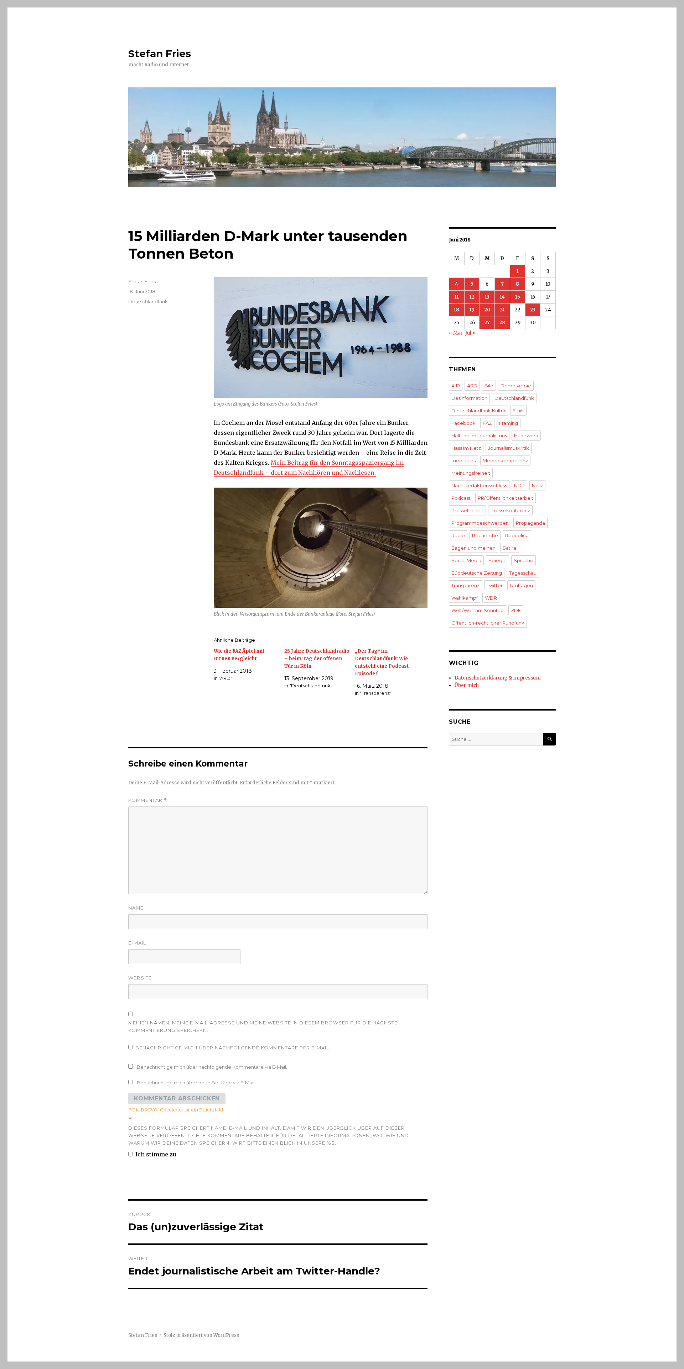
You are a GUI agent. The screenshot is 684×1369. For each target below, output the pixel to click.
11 (457, 297)
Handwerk (526, 435)
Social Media (466, 560)
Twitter (495, 585)
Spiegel (497, 560)
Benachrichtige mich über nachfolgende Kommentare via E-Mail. (212, 1067)
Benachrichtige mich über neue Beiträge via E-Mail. (196, 1082)
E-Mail (137, 943)
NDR (519, 485)
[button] (321, 337)
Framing (508, 423)
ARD (472, 385)
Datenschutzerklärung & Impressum (498, 678)
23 (532, 310)
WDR (491, 598)
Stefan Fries (159, 53)
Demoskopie (516, 385)
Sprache (523, 560)
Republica (517, 535)
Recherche (485, 535)
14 (502, 297)
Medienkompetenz (505, 460)
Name (136, 908)
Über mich (467, 685)
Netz (537, 485)
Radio (458, 535)
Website (140, 978)
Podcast (461, 498)
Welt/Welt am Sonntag (477, 610)
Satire (510, 548)
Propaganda (530, 523)
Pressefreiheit (467, 510)
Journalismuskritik (508, 448)
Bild (488, 385)
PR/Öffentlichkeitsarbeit (505, 498)
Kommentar (147, 800)
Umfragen (521, 585)
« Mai (455, 333)
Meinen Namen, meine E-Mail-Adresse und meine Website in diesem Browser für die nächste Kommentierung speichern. (263, 1026)
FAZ (487, 423)
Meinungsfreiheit (470, 473)
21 (502, 310)
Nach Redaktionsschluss (479, 485)
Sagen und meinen (473, 548)
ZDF (516, 610)
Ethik (518, 410)
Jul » (470, 333)
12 (472, 297)
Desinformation (469, 398)
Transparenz (465, 585)
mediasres (463, 460)
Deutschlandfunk (148, 301)
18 (456, 310)
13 (487, 297)
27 (487, 323)
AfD (455, 385)
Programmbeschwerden (480, 523)
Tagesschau (523, 573)
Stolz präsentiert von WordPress (201, 1335)
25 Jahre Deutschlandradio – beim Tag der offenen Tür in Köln (316, 658)
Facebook (463, 423)
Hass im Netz (466, 448)
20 (487, 310)
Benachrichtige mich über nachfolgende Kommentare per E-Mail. (233, 1047)
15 (517, 297)
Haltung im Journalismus (479, 435)
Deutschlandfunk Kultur (478, 410)
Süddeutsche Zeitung (476, 573)
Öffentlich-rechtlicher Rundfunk (487, 623)
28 (502, 323)
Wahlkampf (464, 598)
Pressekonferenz (510, 510)
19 (472, 310)
